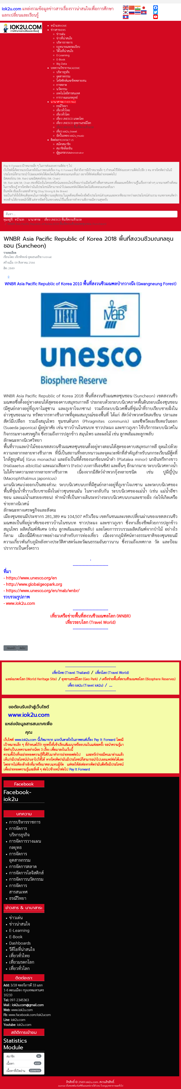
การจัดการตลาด (23, 866)
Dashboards (20, 943)
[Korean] (126, 12)
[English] (126, 7)
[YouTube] (166, 16)
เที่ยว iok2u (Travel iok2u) (85, 685)
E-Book (15, 936)
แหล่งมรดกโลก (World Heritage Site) (31, 679)
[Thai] (138, 12)
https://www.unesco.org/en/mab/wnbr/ (43, 590)
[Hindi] (138, 7)
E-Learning (19, 930)
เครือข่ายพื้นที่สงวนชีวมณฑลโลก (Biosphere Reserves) (139, 679)
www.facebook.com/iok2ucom (30, 1014)
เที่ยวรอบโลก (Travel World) (91, 622)
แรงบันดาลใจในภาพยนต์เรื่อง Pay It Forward (84, 739)
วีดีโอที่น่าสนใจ (22, 949)
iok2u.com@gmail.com (28, 1005)
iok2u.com (18, 1019)
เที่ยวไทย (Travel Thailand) (70, 672)
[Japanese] (144, 7)
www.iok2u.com (20, 603)
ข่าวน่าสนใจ (19, 924)
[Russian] (132, 12)
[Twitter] (166, 12)
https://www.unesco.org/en (31, 577)
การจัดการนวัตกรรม (26, 879)
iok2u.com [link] (11, 8)
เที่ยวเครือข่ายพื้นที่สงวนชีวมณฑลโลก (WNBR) (90, 615)
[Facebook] (166, 7)
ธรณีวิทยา (17, 898)
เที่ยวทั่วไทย (19, 955)
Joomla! (61, 1085)
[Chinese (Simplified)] (132, 7)
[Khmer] (144, 12)
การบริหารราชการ (24, 822)
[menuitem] (59, 25)
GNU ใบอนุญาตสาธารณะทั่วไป (109, 1085)
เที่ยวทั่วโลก (19, 968)
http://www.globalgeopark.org (34, 584)
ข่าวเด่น (16, 917)
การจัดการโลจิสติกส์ (26, 872)
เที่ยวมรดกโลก (21, 962)
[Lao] (126, 16)
